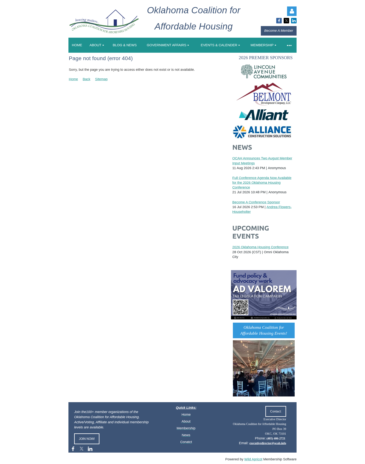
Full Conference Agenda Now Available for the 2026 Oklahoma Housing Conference (261, 182)
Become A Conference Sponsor (256, 202)
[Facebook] (279, 20)
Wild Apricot (253, 459)
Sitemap (101, 79)
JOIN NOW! (87, 438)
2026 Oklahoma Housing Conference (260, 247)
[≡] (289, 45)
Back (86, 79)
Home (73, 79)
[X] (286, 20)
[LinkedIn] (294, 20)
